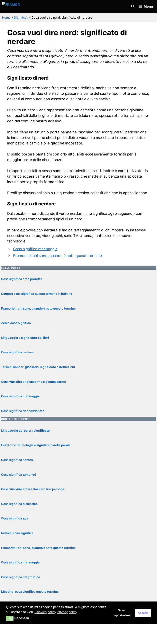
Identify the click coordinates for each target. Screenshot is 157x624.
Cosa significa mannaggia (35, 249)
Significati (21, 17)
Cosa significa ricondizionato (22, 411)
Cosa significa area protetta (21, 279)
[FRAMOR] (45, 6)
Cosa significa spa (14, 518)
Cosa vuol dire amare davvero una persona (32, 489)
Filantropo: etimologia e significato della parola (36, 445)
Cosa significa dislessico (19, 504)
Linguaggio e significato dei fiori (25, 338)
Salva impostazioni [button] (122, 613)
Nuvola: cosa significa (17, 533)
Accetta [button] (143, 612)
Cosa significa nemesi (17, 352)
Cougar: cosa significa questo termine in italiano (36, 294)
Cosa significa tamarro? (18, 474)
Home (6, 17)
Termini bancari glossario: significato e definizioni (38, 367)
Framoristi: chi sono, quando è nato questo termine (57, 255)
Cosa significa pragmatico (20, 577)
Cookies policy (45, 612)
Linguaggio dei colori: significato (25, 431)
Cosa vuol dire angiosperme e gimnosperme (33, 382)
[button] (133, 6)
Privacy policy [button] (67, 612)
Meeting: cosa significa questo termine (30, 592)
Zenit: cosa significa (16, 323)
